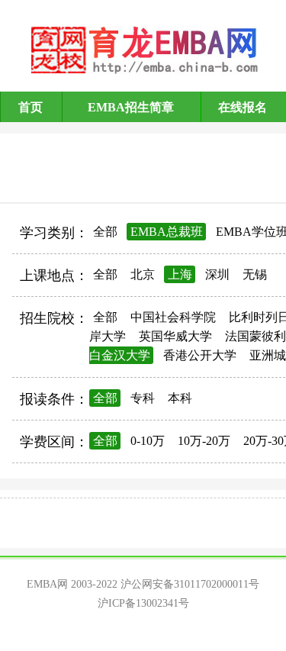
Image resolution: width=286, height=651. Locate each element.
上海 (180, 274)
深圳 (217, 274)
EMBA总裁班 (166, 231)
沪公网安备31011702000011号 (190, 584)
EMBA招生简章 (131, 107)
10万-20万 (204, 440)
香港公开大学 (199, 355)
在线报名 (242, 107)
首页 (30, 107)
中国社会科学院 (173, 317)
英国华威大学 (175, 336)
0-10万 (147, 440)
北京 (142, 274)
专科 (142, 398)
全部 (105, 231)
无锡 (255, 274)
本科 (180, 398)
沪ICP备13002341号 (143, 603)
